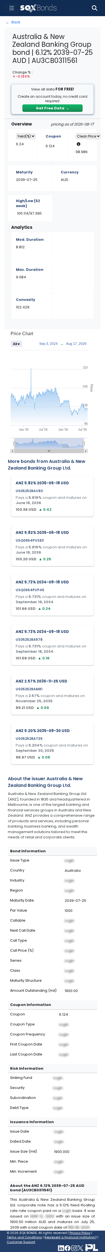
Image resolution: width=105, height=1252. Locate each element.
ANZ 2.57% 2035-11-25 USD (41, 681)
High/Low (28, 203)
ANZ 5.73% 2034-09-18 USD (42, 582)
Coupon (53, 136)
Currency (70, 172)
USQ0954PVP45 (30, 590)
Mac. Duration (29, 269)
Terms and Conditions (24, 1237)
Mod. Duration (30, 239)
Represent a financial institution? (71, 1237)
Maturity (24, 172)
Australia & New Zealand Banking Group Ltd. (46, 464)
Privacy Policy (79, 1233)
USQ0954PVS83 (30, 540)
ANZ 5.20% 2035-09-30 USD (43, 730)
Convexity (25, 299)
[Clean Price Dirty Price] (88, 136)
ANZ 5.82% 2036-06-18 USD (42, 483)
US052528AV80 (29, 490)
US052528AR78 (29, 639)
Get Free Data (52, 108)
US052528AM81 (29, 689)
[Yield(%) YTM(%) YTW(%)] (26, 136)
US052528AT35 (29, 738)
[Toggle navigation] (12, 8)
